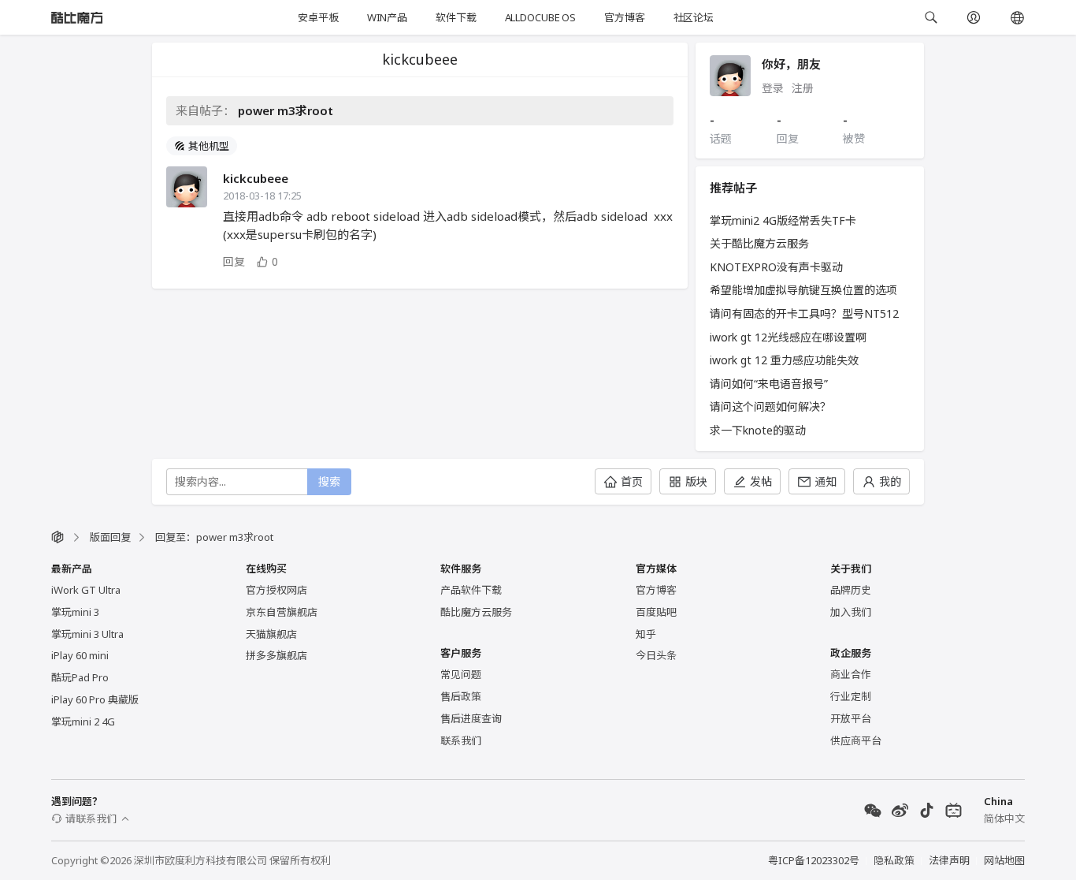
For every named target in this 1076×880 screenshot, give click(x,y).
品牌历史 (850, 590)
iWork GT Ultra (86, 590)
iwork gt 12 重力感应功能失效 (784, 359)
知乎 (646, 634)
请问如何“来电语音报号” (769, 383)
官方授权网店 (276, 590)
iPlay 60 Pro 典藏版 (95, 699)
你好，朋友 (791, 64)
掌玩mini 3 (75, 612)
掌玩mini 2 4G (83, 721)
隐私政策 (894, 860)
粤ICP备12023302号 (813, 860)
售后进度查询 (471, 718)
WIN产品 (387, 17)
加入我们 (850, 612)
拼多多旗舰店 (276, 655)
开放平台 (850, 718)
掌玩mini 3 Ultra (87, 634)
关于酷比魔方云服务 (759, 243)
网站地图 (1004, 860)
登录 (773, 87)
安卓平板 (318, 17)
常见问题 (460, 674)
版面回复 (110, 537)
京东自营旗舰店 (281, 612)
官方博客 (624, 17)
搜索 (329, 481)
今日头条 (656, 655)
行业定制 (850, 696)
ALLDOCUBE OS (540, 17)
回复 (234, 261)
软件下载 (456, 17)
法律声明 (949, 860)
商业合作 (850, 674)
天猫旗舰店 (271, 634)
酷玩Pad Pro (80, 677)
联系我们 (460, 740)
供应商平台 (855, 740)
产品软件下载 (471, 590)
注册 (803, 87)
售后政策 (460, 696)
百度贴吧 (656, 612)
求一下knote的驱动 (758, 430)
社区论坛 (693, 17)
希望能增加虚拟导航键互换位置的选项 (803, 289)
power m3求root (285, 110)
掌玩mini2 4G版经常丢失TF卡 (783, 220)
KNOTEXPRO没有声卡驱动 (776, 266)
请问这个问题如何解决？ (770, 406)
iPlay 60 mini (80, 655)
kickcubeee (255, 178)
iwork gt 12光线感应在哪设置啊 (788, 337)
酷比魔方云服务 (476, 612)
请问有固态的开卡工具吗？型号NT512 (804, 313)
